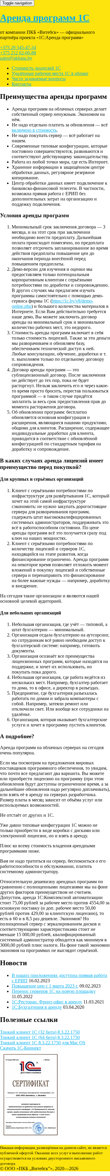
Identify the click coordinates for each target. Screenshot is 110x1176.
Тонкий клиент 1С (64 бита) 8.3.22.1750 (40, 1037)
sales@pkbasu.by (16, 58)
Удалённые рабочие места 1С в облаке (50, 73)
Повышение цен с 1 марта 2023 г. (45, 985)
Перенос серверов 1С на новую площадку (54, 991)
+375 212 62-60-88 (18, 52)
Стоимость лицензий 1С (36, 68)
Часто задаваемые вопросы (39, 78)
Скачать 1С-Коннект (20, 1047)
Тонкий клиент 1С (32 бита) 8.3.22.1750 (40, 1032)
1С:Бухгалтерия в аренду (37, 1007)
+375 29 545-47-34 (18, 47)
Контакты (21, 83)
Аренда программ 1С (44, 17)
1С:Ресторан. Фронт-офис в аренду (47, 1001)
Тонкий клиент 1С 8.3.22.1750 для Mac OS (42, 1042)
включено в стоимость (34, 130)
